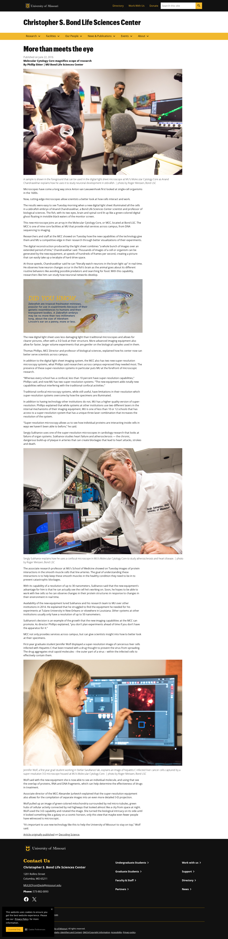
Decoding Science (69, 834)
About (144, 36)
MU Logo (28, 6)
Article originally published (38, 834)
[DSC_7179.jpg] (102, 121)
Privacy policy (129, 932)
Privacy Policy (22, 919)
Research (33, 36)
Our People (74, 36)
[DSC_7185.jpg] (102, 501)
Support (189, 871)
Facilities (53, 36)
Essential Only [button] (14, 929)
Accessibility (116, 932)
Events (127, 36)
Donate (154, 5)
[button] (35, 929)
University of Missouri (44, 6)
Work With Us (137, 5)
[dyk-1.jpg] (83, 305)
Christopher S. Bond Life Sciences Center (82, 22)
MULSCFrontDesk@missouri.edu (42, 885)
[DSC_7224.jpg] (102, 712)
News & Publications (102, 36)
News (187, 889)
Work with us (192, 863)
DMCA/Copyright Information (96, 932)
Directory (118, 5)
